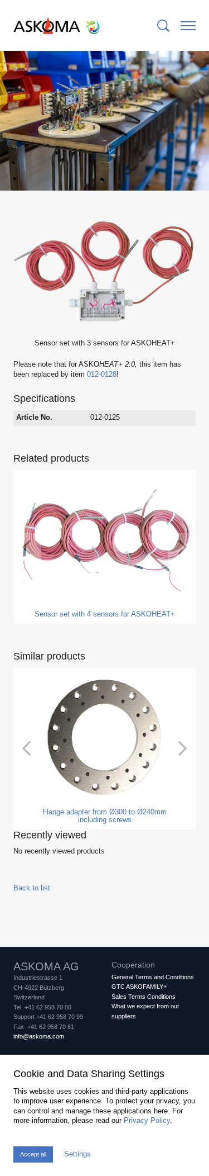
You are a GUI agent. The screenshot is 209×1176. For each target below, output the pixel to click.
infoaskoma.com (38, 1036)
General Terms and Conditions (152, 977)
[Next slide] (182, 547)
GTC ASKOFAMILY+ (139, 986)
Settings (77, 1154)
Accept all (33, 1154)
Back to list (31, 888)
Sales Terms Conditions (143, 996)
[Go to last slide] (27, 547)
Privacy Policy (147, 1121)
